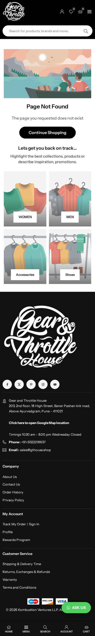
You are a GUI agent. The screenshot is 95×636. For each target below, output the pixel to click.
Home (9, 631)
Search (45, 631)
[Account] (62, 11)
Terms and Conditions (19, 587)
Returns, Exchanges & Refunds (26, 572)
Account (66, 631)
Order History (13, 492)
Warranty (10, 579)
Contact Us (11, 484)
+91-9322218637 (33, 442)
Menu (26, 631)
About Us (10, 477)
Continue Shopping (47, 132)
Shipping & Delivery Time (22, 564)
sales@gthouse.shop (35, 450)
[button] (89, 11)
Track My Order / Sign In (21, 524)
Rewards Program (16, 540)
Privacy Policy (13, 500)
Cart (86, 631)
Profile (8, 532)
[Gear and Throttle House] (14, 11)
